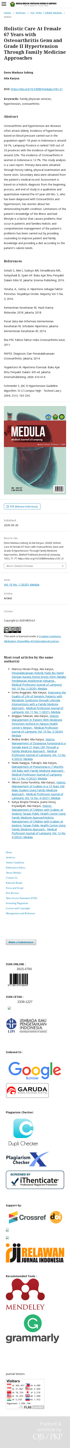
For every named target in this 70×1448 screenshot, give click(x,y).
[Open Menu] (4, 4)
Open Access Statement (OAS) (21, 898)
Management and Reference (20, 913)
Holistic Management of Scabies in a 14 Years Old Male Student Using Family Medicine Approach (39, 788)
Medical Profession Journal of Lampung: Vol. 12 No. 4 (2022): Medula (39, 755)
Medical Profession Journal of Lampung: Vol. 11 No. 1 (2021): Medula (37, 710)
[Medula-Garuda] (27, 1097)
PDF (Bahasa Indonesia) (23, 506)
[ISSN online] (18, 987)
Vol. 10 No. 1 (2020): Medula (46, 13)
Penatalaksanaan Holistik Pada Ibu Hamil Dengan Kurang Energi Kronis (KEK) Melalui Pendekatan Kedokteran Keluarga (39, 677)
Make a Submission (21, 942)
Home (7, 13)
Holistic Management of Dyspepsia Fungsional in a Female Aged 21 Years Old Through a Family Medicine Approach (39, 745)
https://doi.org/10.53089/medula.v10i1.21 (37, 89)
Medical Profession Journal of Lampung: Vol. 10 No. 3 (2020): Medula (37, 686)
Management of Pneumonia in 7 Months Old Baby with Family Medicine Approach (38, 768)
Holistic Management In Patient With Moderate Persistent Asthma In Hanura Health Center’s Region (37, 721)
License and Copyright (18, 908)
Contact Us (12, 877)
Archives (21, 13)
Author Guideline (15, 862)
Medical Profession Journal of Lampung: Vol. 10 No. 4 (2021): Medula (37, 796)
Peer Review (12, 893)
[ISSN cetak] (9, 1010)
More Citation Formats (20, 566)
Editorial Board (14, 882)
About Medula (13, 872)
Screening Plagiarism (17, 903)
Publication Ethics (15, 867)
